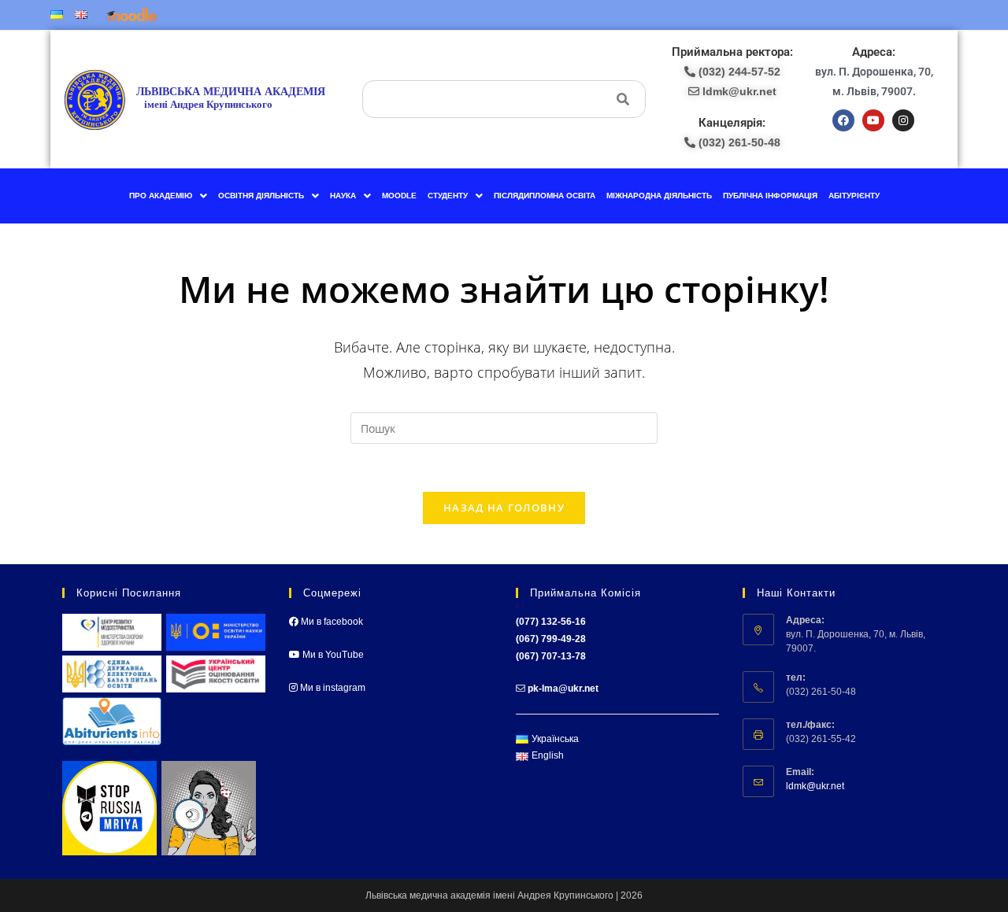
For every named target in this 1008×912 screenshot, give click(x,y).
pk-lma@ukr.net (563, 688)
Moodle (399, 195)
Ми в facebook (330, 621)
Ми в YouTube (332, 654)
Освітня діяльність (261, 195)
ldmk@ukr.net (815, 786)
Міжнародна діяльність (659, 195)
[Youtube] (873, 120)
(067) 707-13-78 (551, 656)
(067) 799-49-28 (551, 638)
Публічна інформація (770, 195)
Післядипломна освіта (544, 195)
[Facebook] (843, 120)
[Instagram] (903, 120)
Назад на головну (504, 507)
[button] (168, 195)
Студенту (448, 195)
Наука (343, 195)
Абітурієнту (854, 195)
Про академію (160, 195)
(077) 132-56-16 (551, 621)
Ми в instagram (331, 687)
